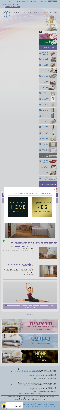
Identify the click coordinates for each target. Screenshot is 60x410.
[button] (4, 406)
